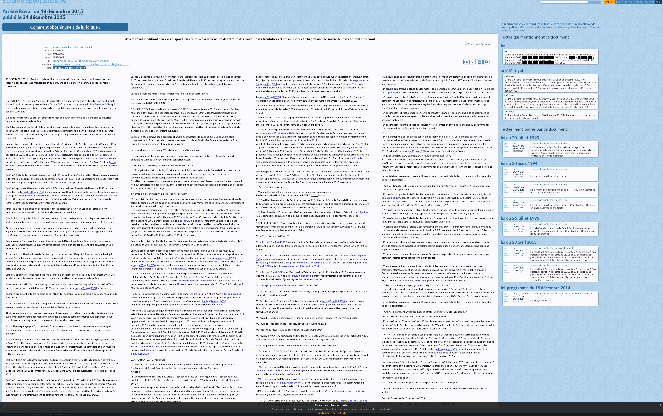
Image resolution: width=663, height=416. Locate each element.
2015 (77, 11)
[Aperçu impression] (486, 61)
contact (649, 2)
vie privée (609, 2)
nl (660, 2)
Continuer (323, 412)
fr (657, 2)
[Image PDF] (480, 61)
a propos (627, 2)
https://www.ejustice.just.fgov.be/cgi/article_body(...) (90, 64)
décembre (58, 11)
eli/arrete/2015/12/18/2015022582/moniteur (80, 61)
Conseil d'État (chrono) (69, 68)
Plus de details (339, 413)
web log (638, 2)
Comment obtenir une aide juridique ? (65, 27)
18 (43, 11)
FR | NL (469, 62)
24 (25, 17)
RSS (618, 2)
